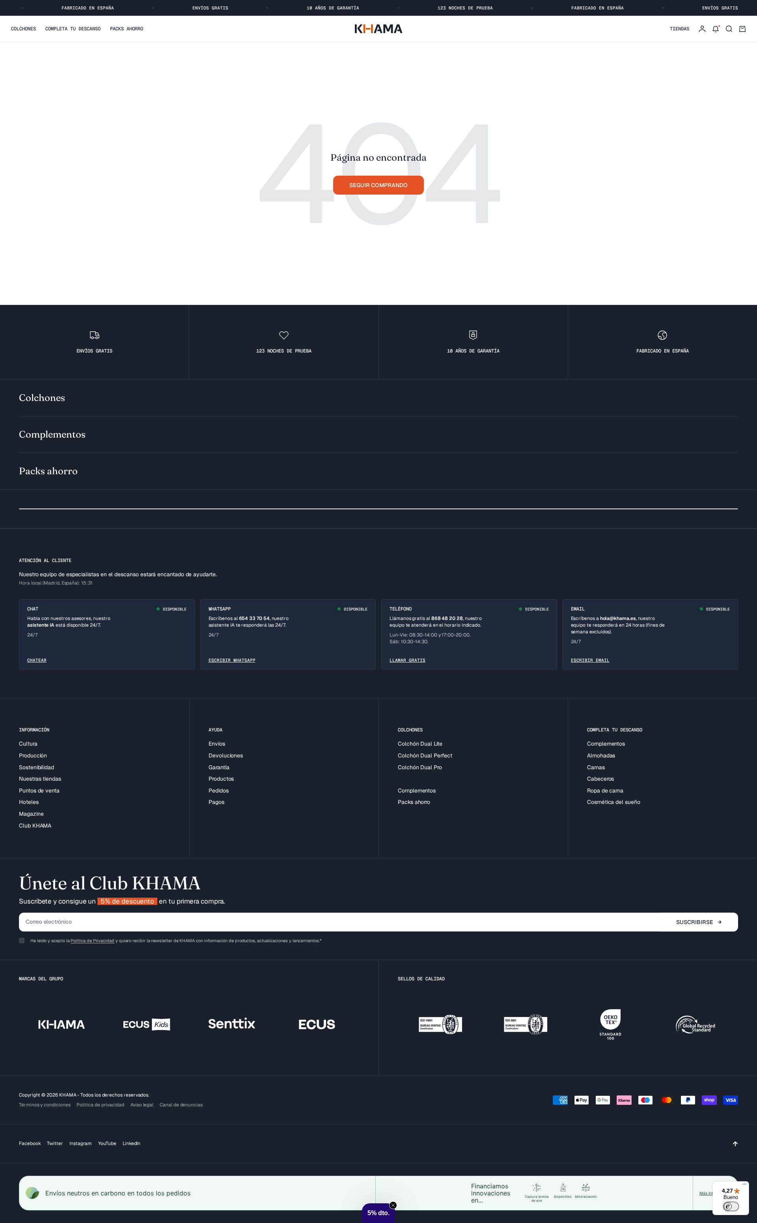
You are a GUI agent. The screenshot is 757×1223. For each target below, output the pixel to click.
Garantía (219, 767)
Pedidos (219, 790)
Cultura (28, 743)
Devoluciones (226, 755)
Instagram (80, 1143)
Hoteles (29, 801)
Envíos (217, 743)
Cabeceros (600, 778)
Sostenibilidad (36, 767)
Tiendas (679, 29)
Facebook (30, 1143)
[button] (378, 1213)
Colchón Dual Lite (420, 743)
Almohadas (601, 755)
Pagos (216, 801)
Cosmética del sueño (613, 801)
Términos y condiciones (44, 1105)
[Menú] (744, 1186)
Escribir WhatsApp (232, 660)
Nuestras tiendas (40, 778)
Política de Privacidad (92, 940)
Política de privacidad (100, 1105)
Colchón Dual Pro (420, 767)
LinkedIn (131, 1143)
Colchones (23, 29)
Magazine (31, 813)
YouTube (107, 1143)
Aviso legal (142, 1105)
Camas (596, 767)
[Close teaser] (393, 1205)
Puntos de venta (39, 790)
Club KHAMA (35, 825)
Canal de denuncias (181, 1105)
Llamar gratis (407, 660)
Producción (33, 755)
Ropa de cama (605, 790)
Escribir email (590, 660)
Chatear (37, 660)
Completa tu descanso (73, 29)
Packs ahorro (126, 29)
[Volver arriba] (735, 1143)
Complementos (417, 790)
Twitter (55, 1143)
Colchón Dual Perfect (425, 755)
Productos (221, 778)
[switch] (731, 1206)
